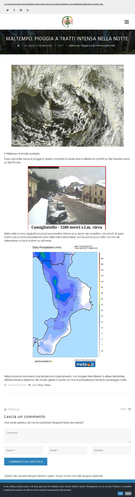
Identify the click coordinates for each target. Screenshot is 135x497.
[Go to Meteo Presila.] (18, 45)
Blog (40, 385)
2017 (34, 385)
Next (123, 409)
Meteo (47, 385)
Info (128, 493)
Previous (14, 409)
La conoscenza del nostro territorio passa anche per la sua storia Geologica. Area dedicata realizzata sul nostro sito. (53, 4)
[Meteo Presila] (67, 22)
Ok (120, 493)
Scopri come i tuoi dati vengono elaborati (79, 476)
